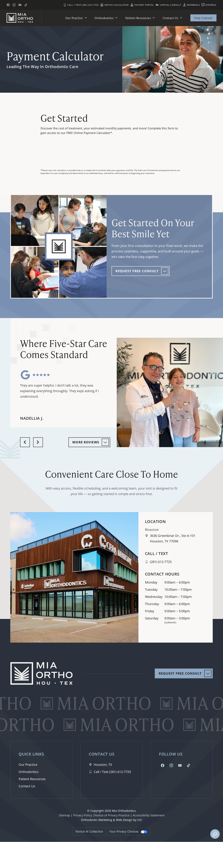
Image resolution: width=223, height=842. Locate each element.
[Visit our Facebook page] (8, 5)
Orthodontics (29, 772)
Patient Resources (32, 779)
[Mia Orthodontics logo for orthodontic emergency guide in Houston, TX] (20, 18)
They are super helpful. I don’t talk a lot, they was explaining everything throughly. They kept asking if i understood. (59, 391)
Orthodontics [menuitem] (104, 18)
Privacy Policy (82, 815)
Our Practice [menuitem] (74, 18)
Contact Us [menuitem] (170, 18)
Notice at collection (89, 831)
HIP (139, 820)
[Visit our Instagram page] (14, 5)
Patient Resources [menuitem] (138, 18)
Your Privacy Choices (123, 831)
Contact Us (27, 786)
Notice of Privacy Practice (112, 815)
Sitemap (64, 815)
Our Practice (28, 764)
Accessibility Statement (148, 815)
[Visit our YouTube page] (20, 5)
